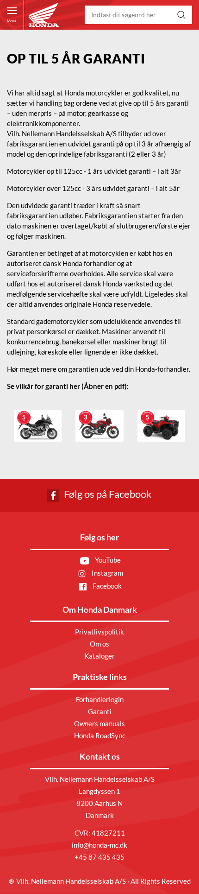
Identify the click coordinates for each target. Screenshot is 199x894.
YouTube (107, 560)
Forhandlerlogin (100, 699)
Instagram (106, 573)
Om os (99, 644)
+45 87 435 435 (99, 857)
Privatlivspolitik (99, 632)
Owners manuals (99, 723)
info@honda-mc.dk (99, 845)
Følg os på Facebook (107, 494)
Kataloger (99, 656)
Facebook (106, 586)
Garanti (100, 711)
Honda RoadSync (99, 735)
